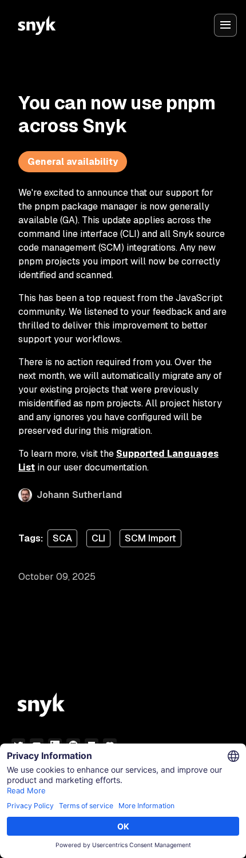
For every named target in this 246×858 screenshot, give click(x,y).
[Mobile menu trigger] (225, 25)
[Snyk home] (36, 25)
